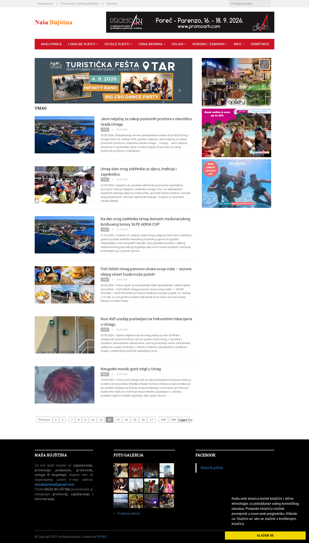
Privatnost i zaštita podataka (80, 3)
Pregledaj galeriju (128, 513)
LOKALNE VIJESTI (82, 44)
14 (126, 419)
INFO (238, 44)
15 (134, 419)
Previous (44, 419)
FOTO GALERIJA (129, 454)
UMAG (41, 108)
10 (93, 419)
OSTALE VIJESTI (117, 44)
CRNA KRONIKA (151, 44)
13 (118, 419)
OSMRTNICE (260, 44)
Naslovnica (51, 44)
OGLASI (178, 44)
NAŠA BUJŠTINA (51, 454)
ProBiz (102, 536)
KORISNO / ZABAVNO (209, 44)
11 (101, 419)
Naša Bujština (212, 468)
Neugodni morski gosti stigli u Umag (131, 369)
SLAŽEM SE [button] (265, 535)
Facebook (205, 454)
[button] (245, 524)
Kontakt (112, 3)
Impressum (45, 3)
